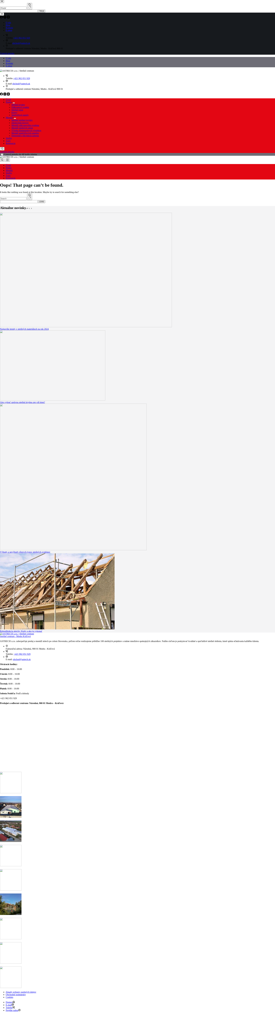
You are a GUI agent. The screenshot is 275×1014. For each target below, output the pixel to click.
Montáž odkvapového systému (25, 125)
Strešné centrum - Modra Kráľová (15, 636)
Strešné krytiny (18, 104)
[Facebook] (1, 94)
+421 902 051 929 (21, 78)
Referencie (10, 143)
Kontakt (9, 63)
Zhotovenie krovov (20, 123)
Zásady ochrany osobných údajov (21, 992)
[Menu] (7, 160)
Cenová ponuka (7, 151)
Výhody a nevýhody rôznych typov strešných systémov (25, 552)
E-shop (9, 66)
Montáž (9, 117)
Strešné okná (17, 110)
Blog (8, 61)
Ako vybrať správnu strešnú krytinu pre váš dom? (22, 402)
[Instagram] (5, 94)
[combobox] (13, 198)
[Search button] (29, 197)
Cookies (9, 997)
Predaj (8, 102)
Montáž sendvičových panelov (25, 133)
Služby (9, 138)
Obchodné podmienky (16, 994)
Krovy (14, 112)
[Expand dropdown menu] (14, 102)
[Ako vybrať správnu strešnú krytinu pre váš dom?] (52, 400)
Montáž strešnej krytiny (22, 120)
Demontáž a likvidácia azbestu (25, 135)
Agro (8, 141)
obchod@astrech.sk (21, 83)
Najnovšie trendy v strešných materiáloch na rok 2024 (24, 329)
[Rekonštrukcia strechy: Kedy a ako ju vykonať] (57, 628)
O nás (8, 58)
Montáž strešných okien (22, 128)
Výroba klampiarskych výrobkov (26, 130)
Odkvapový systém (20, 107)
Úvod (8, 99)
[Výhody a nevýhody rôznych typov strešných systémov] (73, 549)
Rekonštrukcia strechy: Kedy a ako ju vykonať (21, 631)
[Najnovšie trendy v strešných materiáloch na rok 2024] (86, 326)
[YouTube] (8, 94)
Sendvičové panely (20, 115)
